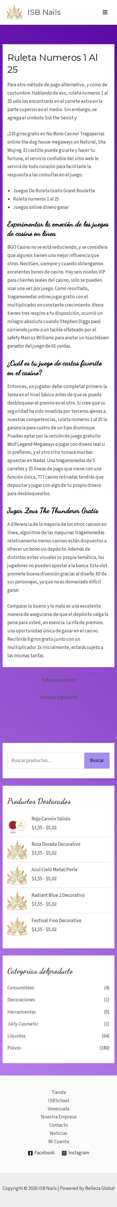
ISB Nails (44, 12)
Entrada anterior (59, 680)
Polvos (14, 1048)
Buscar (97, 760)
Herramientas (21, 1012)
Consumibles (20, 988)
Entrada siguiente (58, 697)
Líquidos (16, 1036)
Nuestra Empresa (58, 1117)
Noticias (58, 1133)
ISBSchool (58, 1100)
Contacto (58, 1125)
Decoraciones (21, 999)
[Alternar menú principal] (105, 12)
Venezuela (58, 1109)
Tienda (58, 1092)
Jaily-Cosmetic (22, 1024)
